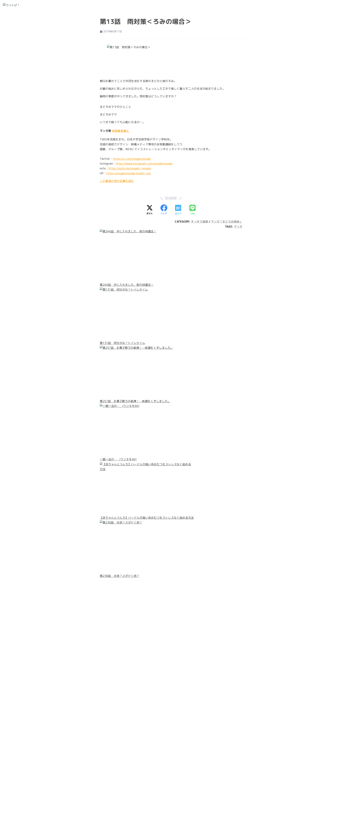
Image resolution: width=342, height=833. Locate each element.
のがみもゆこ (120, 131)
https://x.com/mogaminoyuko (132, 159)
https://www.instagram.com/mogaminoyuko (144, 163)
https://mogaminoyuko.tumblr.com (128, 173)
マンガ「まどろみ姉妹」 (226, 222)
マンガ (238, 226)
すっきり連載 (199, 222)
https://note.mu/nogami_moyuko (130, 168)
